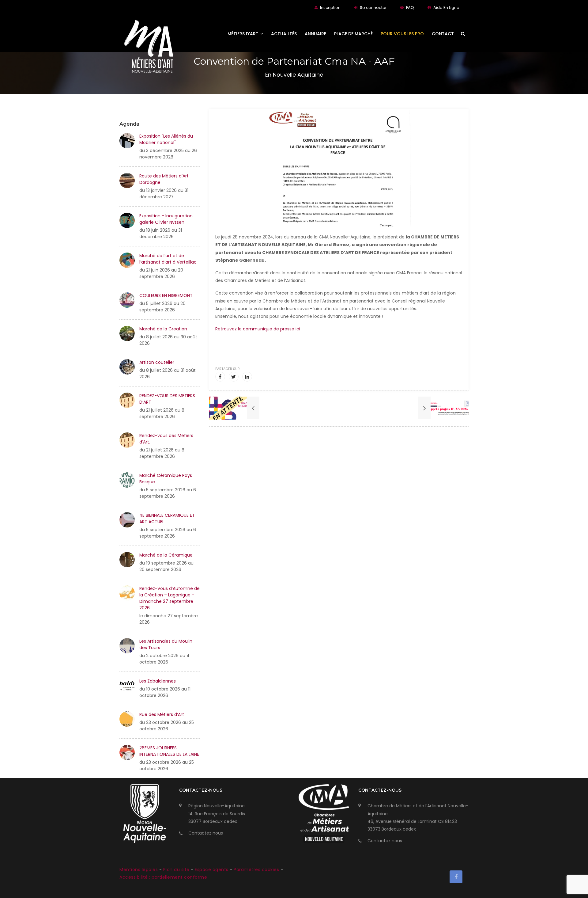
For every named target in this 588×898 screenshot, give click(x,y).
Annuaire (315, 34)
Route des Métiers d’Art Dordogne (164, 179)
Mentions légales (139, 869)
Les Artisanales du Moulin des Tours (165, 644)
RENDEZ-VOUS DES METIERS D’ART (167, 399)
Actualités (284, 34)
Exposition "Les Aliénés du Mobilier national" (166, 139)
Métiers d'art (244, 34)
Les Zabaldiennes (157, 681)
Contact (443, 34)
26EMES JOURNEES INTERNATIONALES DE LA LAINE (169, 751)
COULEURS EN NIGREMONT (166, 295)
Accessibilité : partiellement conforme (163, 877)
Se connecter (373, 7)
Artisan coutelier (156, 362)
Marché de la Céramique (166, 555)
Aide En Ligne (446, 7)
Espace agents (212, 869)
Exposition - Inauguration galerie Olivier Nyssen (166, 219)
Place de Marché (353, 34)
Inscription (330, 7)
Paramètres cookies (256, 869)
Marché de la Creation (163, 329)
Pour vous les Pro (402, 34)
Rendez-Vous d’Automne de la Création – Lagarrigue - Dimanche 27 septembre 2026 (169, 598)
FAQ (410, 7)
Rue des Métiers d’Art (161, 714)
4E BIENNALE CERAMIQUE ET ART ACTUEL (167, 518)
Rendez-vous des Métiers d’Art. (166, 438)
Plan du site (177, 869)
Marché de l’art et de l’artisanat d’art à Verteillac (168, 259)
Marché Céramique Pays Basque (165, 478)
